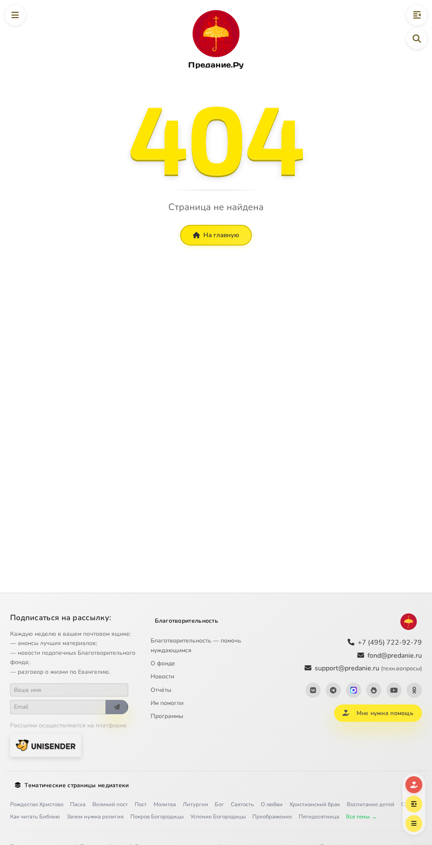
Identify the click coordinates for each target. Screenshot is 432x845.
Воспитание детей (370, 804)
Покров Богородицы (157, 817)
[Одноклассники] (414, 690)
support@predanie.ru (368, 668)
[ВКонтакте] (313, 690)
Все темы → (361, 817)
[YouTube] (394, 690)
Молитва (165, 804)
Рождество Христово (36, 804)
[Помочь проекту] (413, 784)
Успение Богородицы (218, 817)
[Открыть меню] (15, 15)
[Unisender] (45, 745)
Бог (219, 804)
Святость (242, 804)
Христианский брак (314, 804)
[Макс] (353, 690)
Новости (162, 676)
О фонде (163, 663)
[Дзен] (373, 690)
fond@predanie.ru (394, 655)
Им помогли (167, 703)
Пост (141, 804)
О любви (272, 804)
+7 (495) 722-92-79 (390, 642)
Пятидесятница (319, 817)
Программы (167, 716)
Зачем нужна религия (95, 817)
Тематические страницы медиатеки (76, 785)
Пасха (78, 804)
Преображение (272, 817)
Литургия (195, 804)
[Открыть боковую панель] (417, 15)
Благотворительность (186, 621)
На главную (221, 235)
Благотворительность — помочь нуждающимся (196, 645)
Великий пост (110, 804)
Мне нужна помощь (384, 713)
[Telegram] (333, 690)
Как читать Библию (35, 817)
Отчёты (161, 690)
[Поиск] (417, 39)
